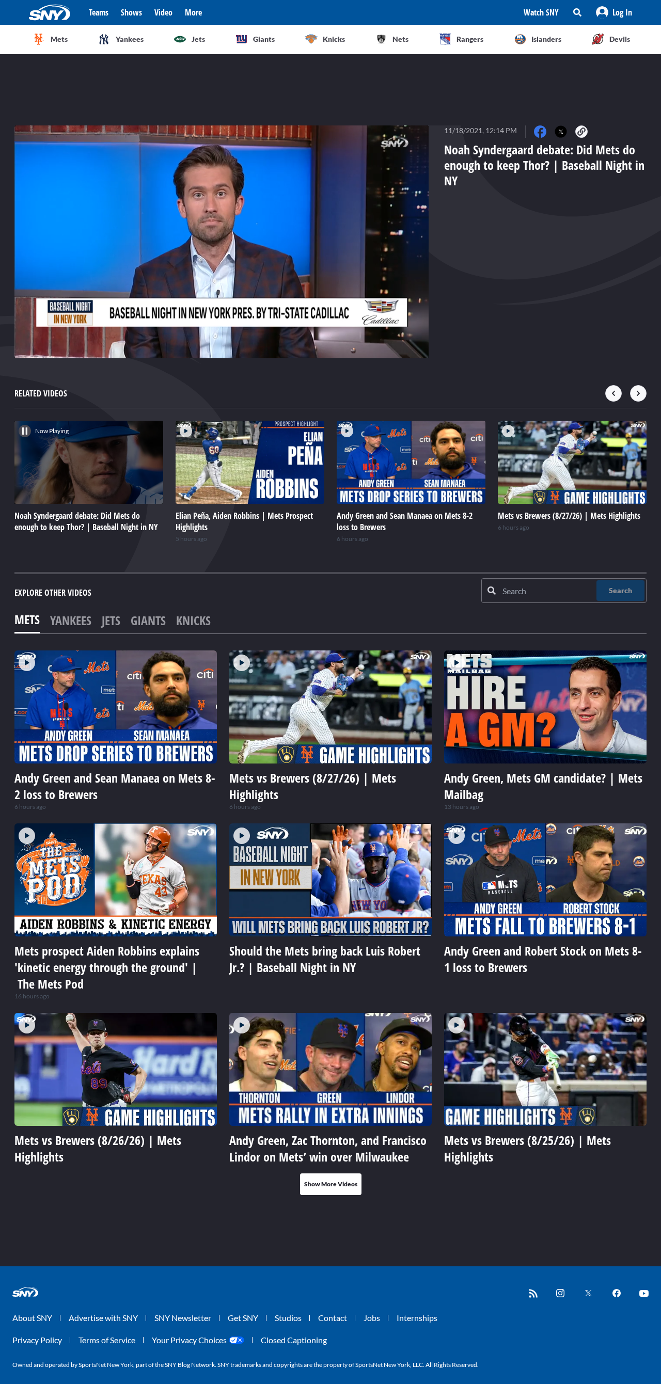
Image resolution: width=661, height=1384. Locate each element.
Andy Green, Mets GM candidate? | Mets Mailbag (543, 786)
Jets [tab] (111, 620)
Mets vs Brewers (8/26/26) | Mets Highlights (97, 1148)
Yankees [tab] (70, 620)
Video (163, 12)
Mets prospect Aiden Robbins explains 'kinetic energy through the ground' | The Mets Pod (106, 967)
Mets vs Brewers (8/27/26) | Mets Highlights (312, 786)
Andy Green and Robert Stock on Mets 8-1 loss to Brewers (543, 959)
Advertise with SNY (103, 1318)
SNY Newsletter (182, 1318)
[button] (614, 12)
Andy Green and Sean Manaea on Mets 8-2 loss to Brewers (114, 786)
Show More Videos (330, 1184)
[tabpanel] (330, 922)
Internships (417, 1318)
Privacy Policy (37, 1340)
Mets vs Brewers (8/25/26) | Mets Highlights (527, 1148)
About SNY (32, 1318)
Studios (288, 1318)
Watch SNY (541, 12)
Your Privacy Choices (189, 1340)
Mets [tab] (27, 619)
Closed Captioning (294, 1340)
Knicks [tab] (193, 620)
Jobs (372, 1318)
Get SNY (243, 1318)
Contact (332, 1318)
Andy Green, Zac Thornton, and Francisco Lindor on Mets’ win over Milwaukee (328, 1148)
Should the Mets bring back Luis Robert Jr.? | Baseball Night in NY (324, 959)
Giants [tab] (148, 620)
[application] (221, 241)
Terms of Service (106, 1340)
